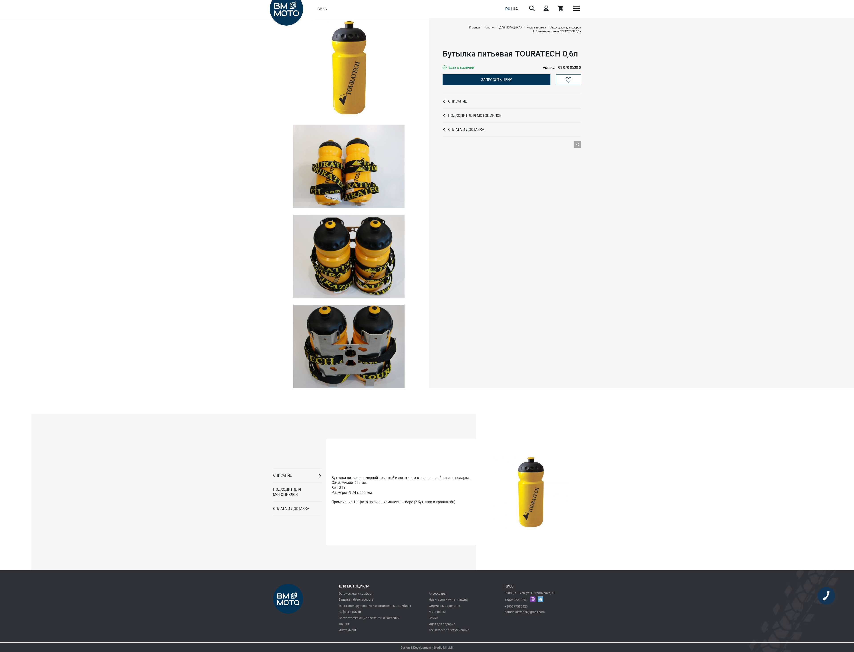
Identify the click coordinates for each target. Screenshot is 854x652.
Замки (433, 618)
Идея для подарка (442, 624)
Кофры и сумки (350, 612)
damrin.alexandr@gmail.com (525, 612)
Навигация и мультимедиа (448, 599)
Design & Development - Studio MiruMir (427, 647)
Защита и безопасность (356, 599)
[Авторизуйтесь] (568, 79)
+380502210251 (516, 599)
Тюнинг (344, 624)
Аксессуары (437, 593)
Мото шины (437, 612)
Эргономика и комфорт (356, 593)
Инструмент (347, 630)
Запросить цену (496, 79)
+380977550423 (516, 606)
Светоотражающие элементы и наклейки (369, 618)
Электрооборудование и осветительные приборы (375, 606)
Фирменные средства (444, 606)
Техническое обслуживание (449, 630)
